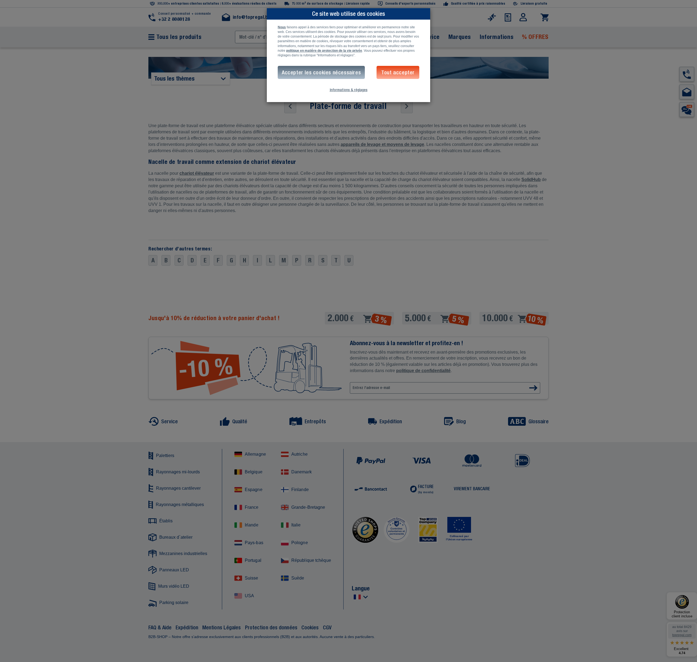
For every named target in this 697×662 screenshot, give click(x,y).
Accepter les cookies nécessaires (321, 72)
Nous (282, 27)
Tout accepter (398, 72)
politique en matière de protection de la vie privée (324, 51)
